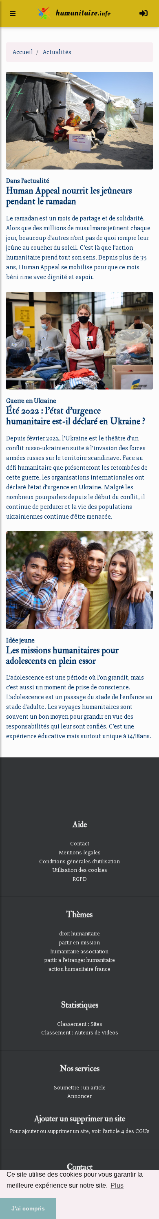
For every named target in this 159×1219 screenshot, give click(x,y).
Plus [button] (117, 1185)
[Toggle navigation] (143, 14)
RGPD (80, 879)
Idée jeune (20, 640)
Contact (79, 843)
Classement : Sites (79, 1024)
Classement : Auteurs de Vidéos (79, 1032)
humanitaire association (79, 951)
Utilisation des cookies (79, 870)
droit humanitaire (79, 933)
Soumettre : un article (80, 1087)
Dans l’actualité (27, 181)
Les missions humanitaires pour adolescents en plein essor (62, 656)
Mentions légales (80, 852)
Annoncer (79, 1096)
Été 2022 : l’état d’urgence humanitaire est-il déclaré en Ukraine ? (75, 416)
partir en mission (79, 942)
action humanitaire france (79, 969)
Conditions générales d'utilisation (79, 861)
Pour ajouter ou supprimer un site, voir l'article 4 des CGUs (80, 1131)
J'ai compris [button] (28, 1208)
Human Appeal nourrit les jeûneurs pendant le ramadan (69, 196)
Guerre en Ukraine (31, 401)
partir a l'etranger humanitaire (79, 960)
